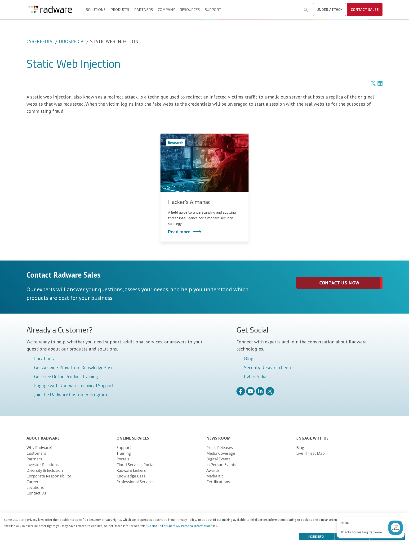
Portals (122, 459)
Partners (143, 9)
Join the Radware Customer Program (70, 394)
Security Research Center (269, 367)
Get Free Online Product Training (66, 376)
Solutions (96, 9)
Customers (36, 453)
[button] (306, 10)
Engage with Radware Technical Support (74, 385)
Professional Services (135, 481)
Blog (248, 358)
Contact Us (36, 493)
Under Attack (329, 9)
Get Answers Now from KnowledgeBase (74, 367)
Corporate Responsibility (49, 476)
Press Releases (219, 447)
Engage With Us (312, 438)
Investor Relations (43, 464)
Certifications (218, 481)
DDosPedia (71, 41)
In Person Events (221, 464)
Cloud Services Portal (135, 464)
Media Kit (214, 476)
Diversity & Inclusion (45, 470)
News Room (218, 438)
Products (120, 9)
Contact (365, 9)
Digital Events (218, 459)
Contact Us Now (339, 283)
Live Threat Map (310, 453)
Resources (190, 9)
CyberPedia (39, 41)
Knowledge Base (131, 476)
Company (166, 9)
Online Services (132, 438)
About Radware (43, 438)
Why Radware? (40, 447)
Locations (44, 358)
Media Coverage (220, 453)
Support (213, 9)
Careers (33, 481)
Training (123, 453)
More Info (316, 536)
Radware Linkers (131, 470)
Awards (213, 470)
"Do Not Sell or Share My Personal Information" (179, 526)
